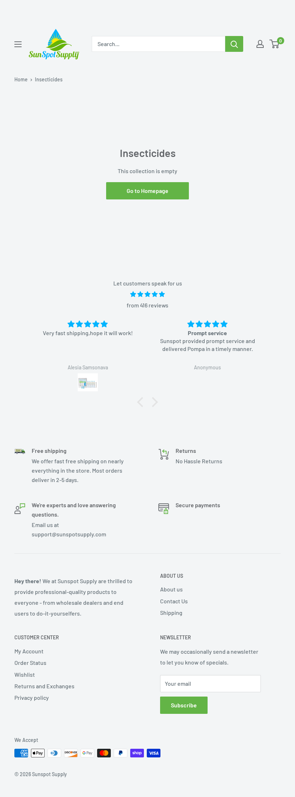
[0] (274, 44)
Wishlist (24, 674)
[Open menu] (18, 44)
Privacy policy (31, 697)
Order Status (30, 662)
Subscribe (184, 705)
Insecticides (49, 79)
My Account (29, 651)
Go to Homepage (147, 190)
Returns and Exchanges (44, 686)
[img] (147, 294)
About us (171, 589)
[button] (142, 402)
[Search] (234, 44)
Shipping (171, 612)
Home (21, 79)
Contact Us (174, 601)
